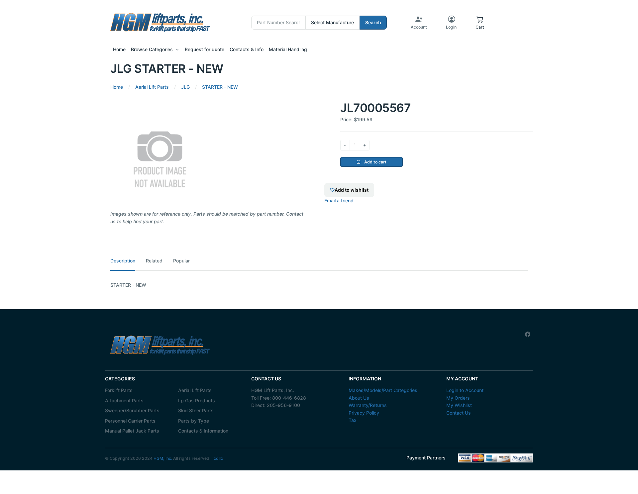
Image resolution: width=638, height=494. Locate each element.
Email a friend (339, 200)
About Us (359, 398)
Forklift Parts (119, 390)
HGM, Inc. (163, 458)
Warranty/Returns (368, 405)
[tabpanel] (319, 285)
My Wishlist (459, 405)
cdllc (218, 458)
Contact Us (458, 413)
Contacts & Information (203, 431)
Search (373, 22)
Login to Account (464, 390)
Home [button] (119, 49)
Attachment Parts (124, 400)
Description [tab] (122, 260)
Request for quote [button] (204, 49)
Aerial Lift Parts (195, 390)
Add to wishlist (352, 190)
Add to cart (374, 161)
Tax (353, 420)
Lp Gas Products (196, 400)
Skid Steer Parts (196, 410)
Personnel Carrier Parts (130, 421)
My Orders (458, 398)
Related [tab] (154, 260)
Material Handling (288, 49)
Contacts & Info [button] (247, 49)
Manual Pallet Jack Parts (132, 431)
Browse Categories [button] (152, 49)
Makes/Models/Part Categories (383, 390)
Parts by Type (193, 421)
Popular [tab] (181, 260)
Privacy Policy (364, 413)
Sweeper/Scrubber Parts (132, 410)
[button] (480, 23)
